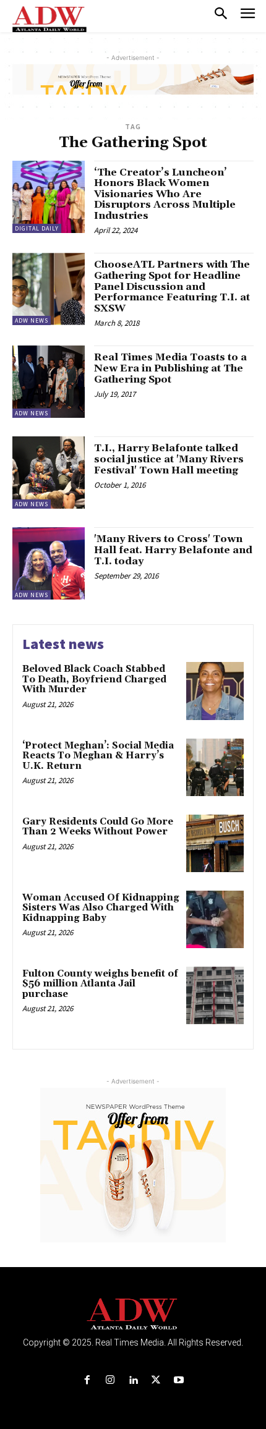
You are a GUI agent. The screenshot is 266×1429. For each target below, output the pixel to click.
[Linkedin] (132, 1380)
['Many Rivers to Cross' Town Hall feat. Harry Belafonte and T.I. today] (48, 563)
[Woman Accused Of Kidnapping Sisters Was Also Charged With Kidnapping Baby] (215, 919)
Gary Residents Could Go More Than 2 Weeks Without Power (97, 827)
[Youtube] (179, 1380)
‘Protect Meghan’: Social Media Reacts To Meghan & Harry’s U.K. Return (98, 756)
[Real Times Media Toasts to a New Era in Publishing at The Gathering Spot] (48, 382)
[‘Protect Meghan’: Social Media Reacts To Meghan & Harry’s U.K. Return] (215, 767)
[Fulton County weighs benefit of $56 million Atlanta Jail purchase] (215, 995)
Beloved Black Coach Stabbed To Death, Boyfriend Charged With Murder (94, 679)
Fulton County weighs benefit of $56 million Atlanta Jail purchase (100, 984)
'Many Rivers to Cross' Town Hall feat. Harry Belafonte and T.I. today (173, 550)
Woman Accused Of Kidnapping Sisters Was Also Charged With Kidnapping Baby (100, 908)
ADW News (31, 320)
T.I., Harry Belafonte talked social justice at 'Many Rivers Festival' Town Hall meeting (169, 459)
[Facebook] (87, 1380)
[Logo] (133, 1314)
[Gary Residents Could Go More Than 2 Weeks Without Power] (215, 843)
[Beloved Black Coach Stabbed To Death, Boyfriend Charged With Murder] (215, 690)
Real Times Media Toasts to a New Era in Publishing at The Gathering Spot (170, 368)
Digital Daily (37, 228)
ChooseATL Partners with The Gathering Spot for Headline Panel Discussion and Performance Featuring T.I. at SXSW (172, 286)
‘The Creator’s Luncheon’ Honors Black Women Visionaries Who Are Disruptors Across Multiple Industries (165, 194)
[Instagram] (109, 1380)
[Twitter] (156, 1380)
